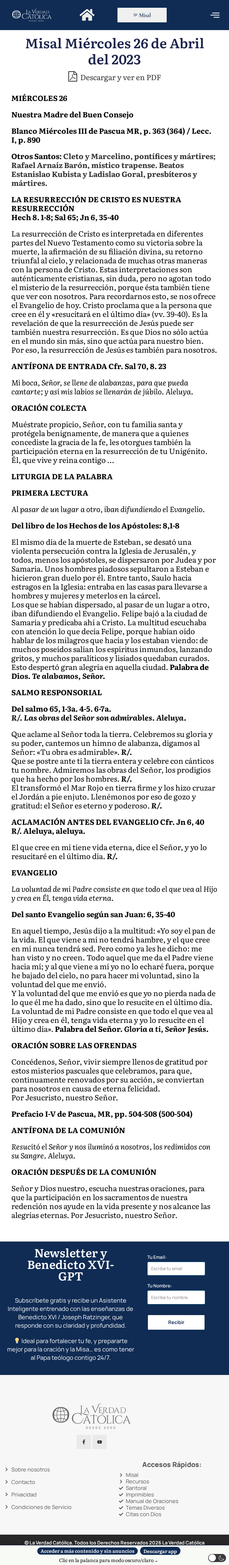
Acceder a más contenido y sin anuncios (87, 1551)
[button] (217, 1558)
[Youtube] (99, 1442)
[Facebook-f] (84, 1442)
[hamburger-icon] (215, 15)
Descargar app (160, 1550)
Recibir (176, 1322)
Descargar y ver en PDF (120, 76)
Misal (145, 15)
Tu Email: (156, 1257)
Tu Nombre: (159, 1286)
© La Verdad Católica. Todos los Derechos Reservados (92, 1542)
